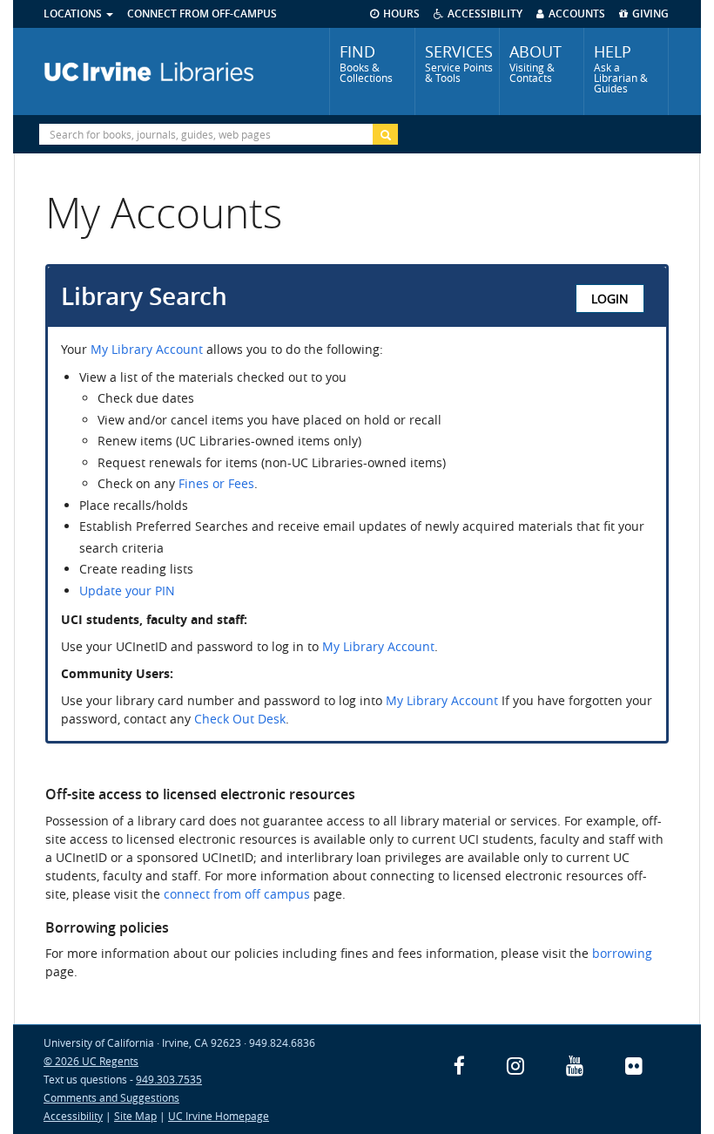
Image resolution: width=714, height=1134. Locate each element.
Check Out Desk (240, 718)
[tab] (372, 71)
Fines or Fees (216, 483)
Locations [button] (74, 13)
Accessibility (73, 1116)
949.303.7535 (169, 1079)
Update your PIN (127, 590)
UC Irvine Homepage (218, 1116)
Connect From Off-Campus (202, 13)
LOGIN (610, 298)
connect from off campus (237, 894)
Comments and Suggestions (111, 1097)
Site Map (135, 1116)
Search (385, 134)
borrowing (622, 953)
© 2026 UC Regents (91, 1061)
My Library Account (147, 349)
